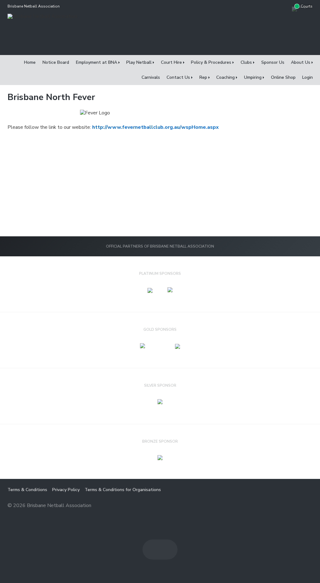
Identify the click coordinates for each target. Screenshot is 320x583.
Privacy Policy (66, 490)
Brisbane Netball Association (34, 6)
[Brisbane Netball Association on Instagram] (285, 6)
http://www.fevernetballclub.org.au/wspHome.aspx (155, 127)
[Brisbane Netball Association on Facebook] (273, 6)
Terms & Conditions (27, 490)
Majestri (290, 506)
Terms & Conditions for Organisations (123, 490)
